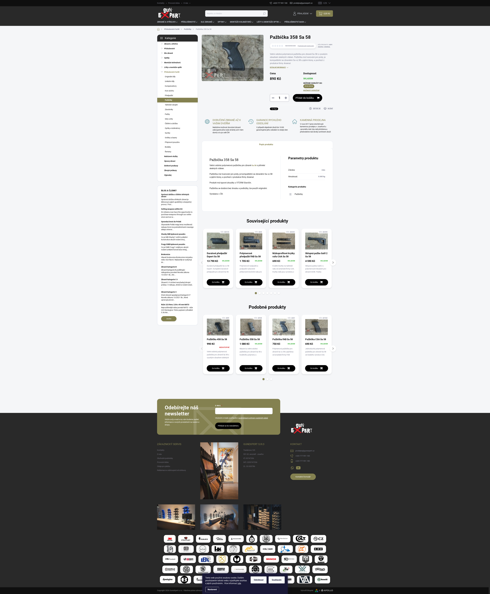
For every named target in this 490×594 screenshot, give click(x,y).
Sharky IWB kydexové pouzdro (173, 234)
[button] (256, 293)
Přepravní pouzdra (172, 142)
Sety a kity (169, 119)
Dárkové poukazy (171, 166)
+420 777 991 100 (302, 456)
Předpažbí (169, 95)
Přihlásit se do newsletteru (228, 426)
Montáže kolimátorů (172, 63)
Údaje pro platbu (163, 466)
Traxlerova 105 (249, 450)
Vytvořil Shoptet (307, 590)
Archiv (168, 319)
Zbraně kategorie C (169, 292)
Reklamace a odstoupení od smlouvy (171, 470)
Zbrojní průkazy (170, 170)
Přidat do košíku (305, 97)
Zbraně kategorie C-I (169, 279)
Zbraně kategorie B (169, 267)
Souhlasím (276, 580)
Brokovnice (165, 254)
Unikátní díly (169, 81)
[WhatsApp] (292, 467)
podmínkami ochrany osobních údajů (253, 418)
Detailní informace (278, 67)
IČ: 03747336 (248, 458)
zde (239, 583)
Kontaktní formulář (303, 477)
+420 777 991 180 (302, 461)
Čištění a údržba (171, 123)
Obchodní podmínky (165, 458)
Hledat (264, 13)
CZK (325, 3)
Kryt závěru (169, 91)
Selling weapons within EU (171, 209)
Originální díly (170, 77)
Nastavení (212, 589)
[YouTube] (298, 467)
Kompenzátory (171, 86)
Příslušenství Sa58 (171, 72)
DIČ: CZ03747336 (250, 462)
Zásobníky (169, 109)
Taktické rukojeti (171, 105)
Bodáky (168, 147)
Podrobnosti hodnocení (306, 46)
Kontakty (160, 3)
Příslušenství (169, 49)
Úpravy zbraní (169, 161)
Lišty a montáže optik (173, 67)
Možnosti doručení (311, 90)
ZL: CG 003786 (249, 466)
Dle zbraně (168, 53)
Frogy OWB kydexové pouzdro (173, 244)
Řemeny (168, 152)
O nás (185, 3)
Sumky (167, 133)
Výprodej (168, 175)
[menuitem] (167, 22)
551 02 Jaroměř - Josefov (253, 454)
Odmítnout (258, 580)
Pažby (167, 114)
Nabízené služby (171, 156)
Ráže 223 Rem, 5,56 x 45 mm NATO (175, 305)
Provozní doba (174, 3)
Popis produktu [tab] (266, 144)
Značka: (324, 47)
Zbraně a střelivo (171, 44)
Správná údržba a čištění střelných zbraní (175, 195)
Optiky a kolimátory (172, 128)
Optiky (166, 58)
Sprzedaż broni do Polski (171, 222)
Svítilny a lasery (171, 138)
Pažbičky (168, 100)
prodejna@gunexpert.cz (304, 451)
